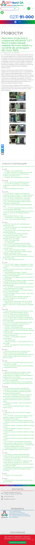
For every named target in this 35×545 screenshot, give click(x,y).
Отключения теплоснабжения (17, 542)
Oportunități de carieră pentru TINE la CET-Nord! (18, 301)
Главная (4, 25)
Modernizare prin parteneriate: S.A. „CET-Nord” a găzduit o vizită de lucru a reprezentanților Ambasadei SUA (18, 304)
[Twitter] (17, 148)
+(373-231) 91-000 (9, 496)
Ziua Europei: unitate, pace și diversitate (15, 254)
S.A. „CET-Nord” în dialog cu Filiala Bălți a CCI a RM (18, 264)
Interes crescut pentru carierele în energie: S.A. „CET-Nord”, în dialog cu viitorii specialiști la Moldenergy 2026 (17, 298)
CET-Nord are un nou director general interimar (17, 217)
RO (24, 8)
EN (33, 8)
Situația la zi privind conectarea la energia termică (18, 420)
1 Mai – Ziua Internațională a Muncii (14, 259)
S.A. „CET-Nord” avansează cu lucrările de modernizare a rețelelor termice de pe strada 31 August (16, 185)
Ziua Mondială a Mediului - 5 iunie (13, 216)
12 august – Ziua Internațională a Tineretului (16, 177)
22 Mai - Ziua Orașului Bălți (11, 240)
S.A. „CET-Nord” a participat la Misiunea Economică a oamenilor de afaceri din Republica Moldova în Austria (18, 212)
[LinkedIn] (17, 151)
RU (28, 8)
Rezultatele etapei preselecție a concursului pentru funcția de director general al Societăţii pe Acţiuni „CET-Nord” (18, 469)
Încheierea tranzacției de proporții (14, 188)
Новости (20, 25)
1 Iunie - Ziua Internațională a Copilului (15, 219)
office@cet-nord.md (9, 499)
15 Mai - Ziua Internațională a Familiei (14, 250)
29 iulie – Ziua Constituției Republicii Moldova (17, 182)
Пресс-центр (12, 25)
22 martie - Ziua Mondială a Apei (13, 327)
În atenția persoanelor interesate (13, 325)
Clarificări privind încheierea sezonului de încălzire (18, 328)
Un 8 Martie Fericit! (9, 340)
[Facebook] (17, 145)
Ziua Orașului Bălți (9, 241)
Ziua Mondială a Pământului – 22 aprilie (15, 272)
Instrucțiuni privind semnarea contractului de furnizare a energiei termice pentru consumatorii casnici (16, 399)
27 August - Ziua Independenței (13, 171)
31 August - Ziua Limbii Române (13, 475)
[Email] (17, 153)
